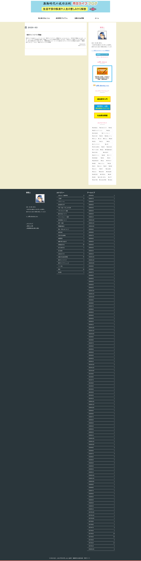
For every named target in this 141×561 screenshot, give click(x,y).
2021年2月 (102, 395)
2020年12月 (102, 401)
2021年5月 (102, 386)
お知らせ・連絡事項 (71, 195)
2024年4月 (102, 281)
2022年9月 (102, 336)
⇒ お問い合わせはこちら (32, 216)
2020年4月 (102, 426)
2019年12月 (102, 438)
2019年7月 (102, 453)
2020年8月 (102, 413)
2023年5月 (102, 312)
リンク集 (71, 266)
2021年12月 (102, 364)
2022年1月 (102, 361)
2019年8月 (102, 450)
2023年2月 (102, 321)
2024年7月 (102, 272)
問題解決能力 (71, 226)
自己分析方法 (71, 247)
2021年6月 (102, 383)
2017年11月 (102, 515)
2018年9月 (102, 484)
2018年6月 (102, 493)
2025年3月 (102, 247)
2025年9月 (102, 229)
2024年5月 (102, 278)
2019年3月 (102, 466)
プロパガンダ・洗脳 (71, 210)
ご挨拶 (71, 198)
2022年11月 (102, 330)
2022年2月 (102, 358)
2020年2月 (102, 432)
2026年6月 (102, 201)
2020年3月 (102, 429)
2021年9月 (102, 373)
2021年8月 (102, 377)
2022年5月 (102, 349)
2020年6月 (102, 420)
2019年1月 (102, 472)
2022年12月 (102, 327)
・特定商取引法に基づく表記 (32, 228)
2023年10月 (102, 297)
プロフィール (71, 201)
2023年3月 (102, 318)
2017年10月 (102, 518)
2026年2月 (102, 213)
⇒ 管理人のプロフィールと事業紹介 (101, 50)
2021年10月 (102, 370)
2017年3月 (102, 539)
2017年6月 (102, 530)
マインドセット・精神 (71, 217)
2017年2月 (102, 543)
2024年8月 (102, 269)
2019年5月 (102, 459)
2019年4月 (102, 463)
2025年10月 (102, 226)
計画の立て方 (71, 254)
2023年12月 (102, 290)
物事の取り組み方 (71, 241)
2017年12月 (102, 512)
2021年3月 (102, 392)
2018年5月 (102, 496)
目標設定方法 (71, 244)
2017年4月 (102, 536)
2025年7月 (102, 235)
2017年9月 (102, 521)
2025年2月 (102, 250)
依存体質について (71, 220)
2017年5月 (102, 533)
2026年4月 (102, 207)
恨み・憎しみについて (71, 229)
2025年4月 (102, 244)
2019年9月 (102, 447)
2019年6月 (102, 456)
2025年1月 (102, 254)
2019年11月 (102, 441)
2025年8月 (102, 232)
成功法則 (71, 232)
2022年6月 (102, 346)
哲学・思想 (71, 223)
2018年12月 (102, 475)
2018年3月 (102, 503)
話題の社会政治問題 (71, 257)
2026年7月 (102, 198)
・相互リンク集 (29, 225)
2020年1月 (102, 435)
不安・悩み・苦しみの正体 (71, 207)
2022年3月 (102, 355)
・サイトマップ (29, 223)
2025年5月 (102, 241)
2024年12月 (102, 257)
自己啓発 (71, 250)
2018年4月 (102, 500)
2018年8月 (102, 487)
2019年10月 (102, 444)
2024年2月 (102, 287)
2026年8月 (102, 195)
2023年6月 (102, 309)
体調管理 (71, 238)
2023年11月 (102, 293)
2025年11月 (102, 223)
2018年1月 (102, 509)
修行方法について (71, 213)
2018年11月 (102, 478)
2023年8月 (102, 303)
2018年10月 (102, 481)
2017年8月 (102, 524)
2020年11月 (102, 404)
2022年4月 (102, 352)
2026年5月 (102, 204)
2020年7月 (102, 416)
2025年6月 (102, 238)
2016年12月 (102, 549)
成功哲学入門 (71, 204)
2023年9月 (102, 300)
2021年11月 (102, 367)
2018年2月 (102, 506)
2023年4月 (102, 315)
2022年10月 (102, 333)
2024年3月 (102, 284)
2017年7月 (102, 527)
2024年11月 (102, 260)
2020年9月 (102, 410)
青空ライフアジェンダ (71, 263)
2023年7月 (102, 306)
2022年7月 (102, 343)
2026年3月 (102, 210)
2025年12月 (102, 220)
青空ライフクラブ (71, 260)
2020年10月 (102, 407)
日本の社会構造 (71, 235)
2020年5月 (102, 423)
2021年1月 (102, 398)
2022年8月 (102, 340)
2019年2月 (102, 469)
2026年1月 (102, 217)
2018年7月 (102, 490)
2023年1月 (102, 324)
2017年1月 (102, 546)
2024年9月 (102, 266)
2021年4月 (102, 389)
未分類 (71, 272)
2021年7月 (102, 380)
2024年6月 (102, 275)
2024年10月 (102, 263)
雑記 (71, 269)
